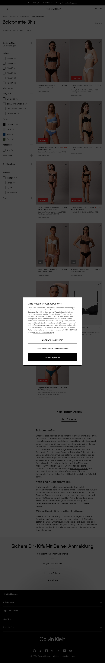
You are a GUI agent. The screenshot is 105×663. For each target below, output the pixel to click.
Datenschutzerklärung (43, 332)
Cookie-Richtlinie (69, 329)
